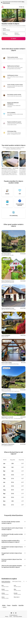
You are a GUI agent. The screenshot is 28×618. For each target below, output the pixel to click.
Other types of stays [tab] (16, 581)
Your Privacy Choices (17, 616)
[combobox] (13, 30)
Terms (10, 616)
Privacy (6, 616)
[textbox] (7, 34)
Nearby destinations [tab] (6, 581)
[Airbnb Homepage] (3, 7)
